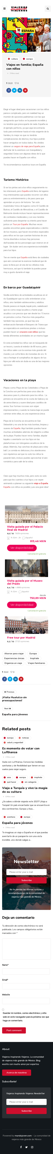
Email (5, 980)
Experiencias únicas (14, 658)
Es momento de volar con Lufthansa (21, 750)
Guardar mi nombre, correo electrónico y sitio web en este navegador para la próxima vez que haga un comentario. (26, 1017)
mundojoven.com (23, 1135)
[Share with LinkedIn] (19, 90)
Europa (33, 653)
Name (5, 965)
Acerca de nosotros (17, 1072)
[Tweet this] (14, 90)
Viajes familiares (36, 663)
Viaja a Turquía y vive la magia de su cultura (24, 790)
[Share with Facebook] (8, 90)
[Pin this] (25, 90)
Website (6, 994)
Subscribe (26, 880)
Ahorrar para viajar (14, 653)
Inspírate (34, 658)
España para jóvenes (17, 823)
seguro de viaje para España (27, 146)
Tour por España (20, 224)
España (25, 191)
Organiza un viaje (13, 663)
